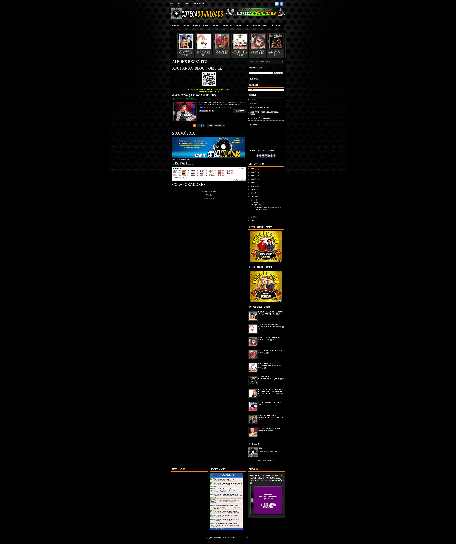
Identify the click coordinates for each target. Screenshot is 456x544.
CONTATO (253, 104)
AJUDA (252, 99)
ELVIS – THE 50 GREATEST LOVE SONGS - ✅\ (269, 429)
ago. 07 (257, 205)
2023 (253, 179)
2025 (253, 172)
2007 (253, 220)
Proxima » (219, 126)
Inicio (172, 4)
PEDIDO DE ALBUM (199, 4)
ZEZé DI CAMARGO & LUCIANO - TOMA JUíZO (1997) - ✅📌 (185, 53)
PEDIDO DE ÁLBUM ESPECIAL (261, 118)
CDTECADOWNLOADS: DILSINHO (221, 512)
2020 (253, 189)
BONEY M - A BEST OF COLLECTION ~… (227, 496)
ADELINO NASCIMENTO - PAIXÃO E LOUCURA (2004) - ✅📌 (270, 417)
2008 (253, 217)
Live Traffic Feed (226, 475)
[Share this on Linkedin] (213, 111)
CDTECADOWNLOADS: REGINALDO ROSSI (224, 484)
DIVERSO (187, 99)
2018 (253, 196)
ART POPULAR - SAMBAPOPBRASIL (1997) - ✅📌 (275, 53)
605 (210, 126)
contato (187, 4)
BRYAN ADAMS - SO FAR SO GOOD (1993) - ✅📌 (257, 52)
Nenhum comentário (205, 99)
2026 (253, 169)
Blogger (271, 461)
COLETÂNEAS (215, 25)
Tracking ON (233, 528)
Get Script (219, 528)
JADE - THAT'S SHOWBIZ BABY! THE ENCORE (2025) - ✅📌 (203, 53)
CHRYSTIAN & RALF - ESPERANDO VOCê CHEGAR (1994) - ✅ (239, 53)
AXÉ (272, 25)
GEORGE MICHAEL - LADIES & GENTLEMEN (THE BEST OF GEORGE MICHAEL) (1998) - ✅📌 (270, 393)
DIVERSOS (186, 25)
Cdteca (264, 448)
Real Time (225, 528)
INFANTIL (278, 25)
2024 (253, 176)
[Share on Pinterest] (210, 111)
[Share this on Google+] (206, 111)
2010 (253, 200)
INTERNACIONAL (227, 25)
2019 (253, 193)
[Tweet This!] (203, 111)
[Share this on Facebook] (200, 111)
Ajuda (179, 4)
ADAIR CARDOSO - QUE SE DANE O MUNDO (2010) (194, 95)
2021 (253, 186)
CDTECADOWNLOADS (218, 480)
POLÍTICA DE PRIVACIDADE (260, 108)
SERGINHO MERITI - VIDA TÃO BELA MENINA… (225, 525)
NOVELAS (206, 25)
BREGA (265, 25)
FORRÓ (247, 25)
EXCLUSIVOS (175, 25)
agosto (255, 202)
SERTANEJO (239, 25)
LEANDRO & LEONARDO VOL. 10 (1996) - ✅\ (221, 52)
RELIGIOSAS (256, 25)
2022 (253, 183)
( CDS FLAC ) (196, 25)
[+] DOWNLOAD (239, 111)
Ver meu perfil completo (268, 452)
